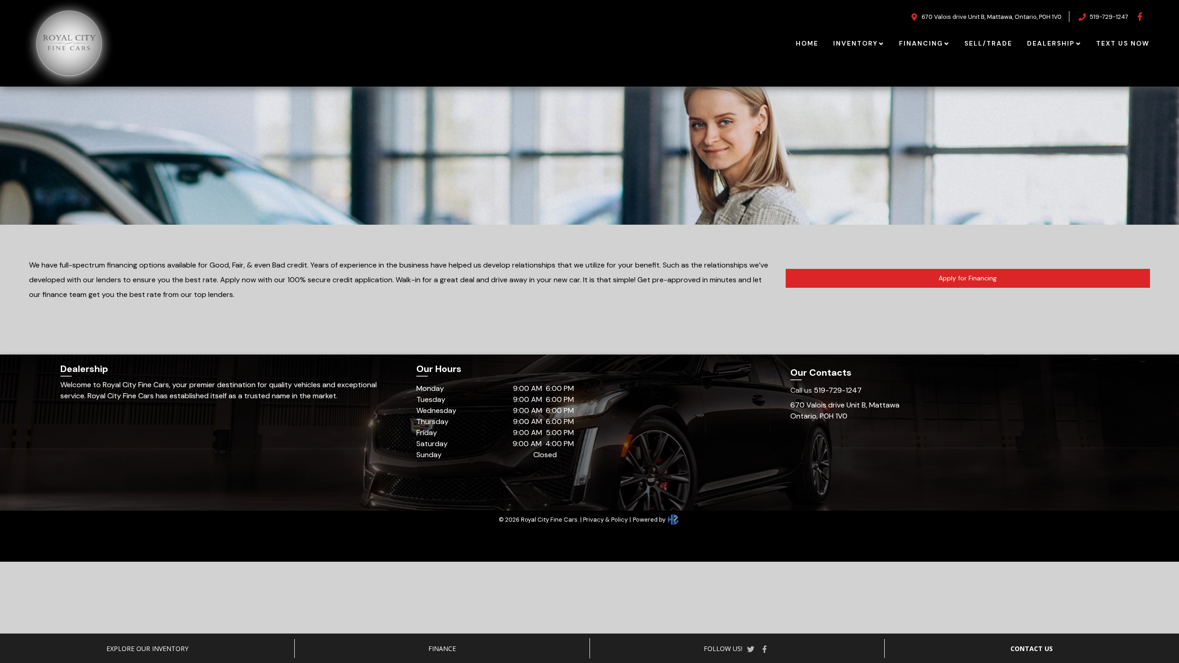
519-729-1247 (826, 390)
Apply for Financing (968, 278)
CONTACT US (1031, 648)
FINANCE (442, 648)
